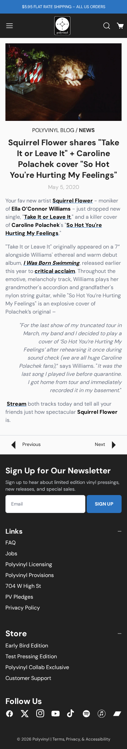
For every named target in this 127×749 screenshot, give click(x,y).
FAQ (10, 542)
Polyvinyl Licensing (28, 564)
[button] (9, 26)
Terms (58, 739)
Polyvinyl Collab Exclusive (37, 667)
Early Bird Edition (26, 645)
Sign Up (104, 504)
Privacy (73, 739)
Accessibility (98, 739)
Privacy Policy (22, 607)
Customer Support (28, 678)
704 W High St (23, 586)
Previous (31, 444)
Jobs (11, 553)
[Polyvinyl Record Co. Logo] (63, 25)
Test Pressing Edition (31, 656)
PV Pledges (19, 596)
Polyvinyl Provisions (29, 575)
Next (100, 444)
